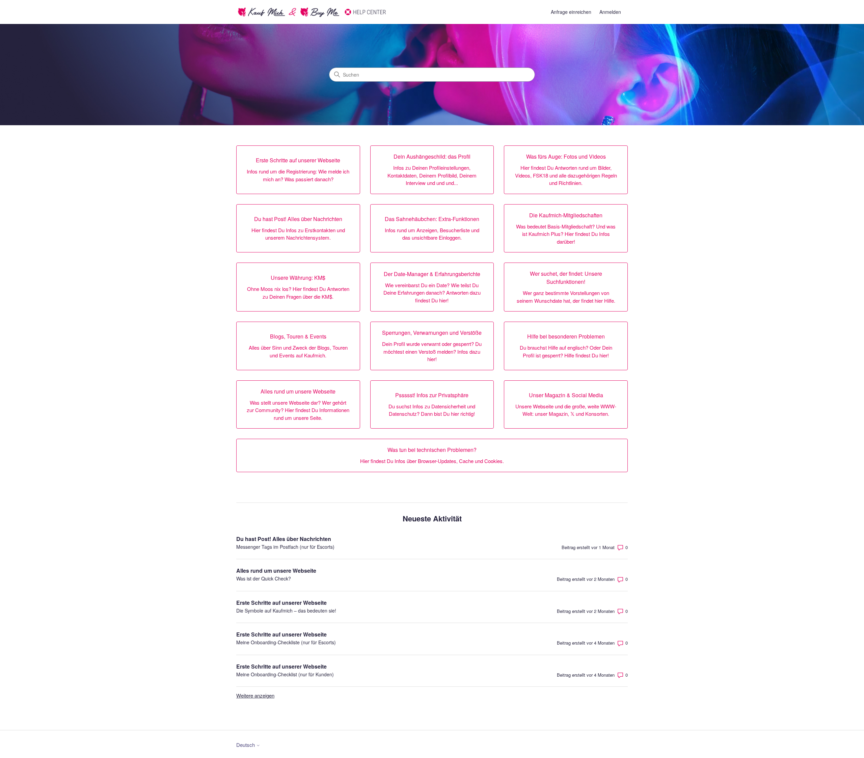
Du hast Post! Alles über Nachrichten (283, 539)
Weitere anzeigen (255, 695)
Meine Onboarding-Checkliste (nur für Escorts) (286, 642)
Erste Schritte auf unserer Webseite (281, 602)
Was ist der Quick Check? (263, 578)
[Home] (312, 12)
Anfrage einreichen (571, 11)
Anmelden (610, 11)
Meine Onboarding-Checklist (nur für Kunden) (285, 674)
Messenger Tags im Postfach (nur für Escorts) (285, 546)
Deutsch (246, 745)
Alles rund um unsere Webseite (276, 570)
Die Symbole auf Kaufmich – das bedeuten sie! (286, 610)
